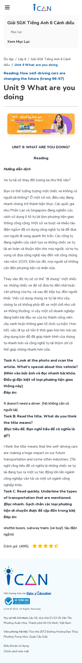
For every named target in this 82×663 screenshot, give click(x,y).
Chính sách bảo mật (16, 651)
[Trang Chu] (41, 7)
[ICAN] (41, 575)
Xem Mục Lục (18, 41)
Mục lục (16, 32)
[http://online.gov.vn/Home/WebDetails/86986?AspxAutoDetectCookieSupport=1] (41, 601)
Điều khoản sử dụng (16, 646)
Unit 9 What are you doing (36, 65)
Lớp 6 (22, 59)
